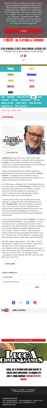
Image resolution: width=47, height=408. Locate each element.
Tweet (37, 287)
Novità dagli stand (23, 97)
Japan (31, 86)
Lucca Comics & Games (24, 340)
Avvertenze (31, 390)
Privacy (14, 390)
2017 (8, 110)
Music (31, 81)
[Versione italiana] (21, 56)
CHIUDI (23, 31)
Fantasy (10, 75)
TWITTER (27, 302)
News (3, 97)
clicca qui (15, 16)
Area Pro (37, 100)
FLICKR (20, 302)
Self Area (15, 100)
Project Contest (21, 103)
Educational (5, 100)
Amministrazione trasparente (23, 391)
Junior (10, 81)
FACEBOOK (13, 302)
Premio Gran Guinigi (35, 103)
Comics (10, 69)
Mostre (40, 97)
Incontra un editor (7, 103)
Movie (10, 92)
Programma (10, 97)
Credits (22, 390)
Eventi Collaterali (21, 106)
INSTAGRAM (34, 302)
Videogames (32, 75)
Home (4, 110)
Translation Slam (6, 106)
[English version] (25, 56)
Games (31, 69)
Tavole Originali (26, 100)
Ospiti (33, 97)
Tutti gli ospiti (10, 263)
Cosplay (10, 86)
